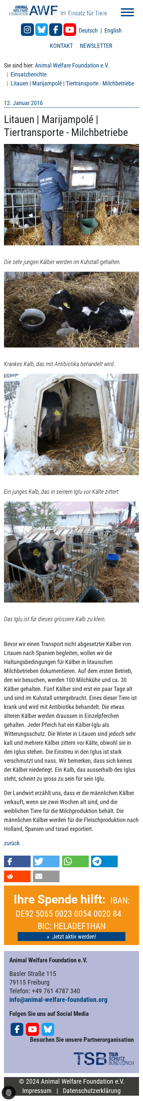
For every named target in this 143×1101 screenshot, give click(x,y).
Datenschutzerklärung (92, 1091)
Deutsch (89, 30)
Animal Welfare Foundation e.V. (72, 65)
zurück (12, 843)
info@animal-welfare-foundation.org (58, 1000)
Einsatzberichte (29, 74)
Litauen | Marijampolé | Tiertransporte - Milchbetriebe (72, 83)
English (113, 30)
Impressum (37, 1091)
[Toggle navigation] (127, 13)
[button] (17, 861)
